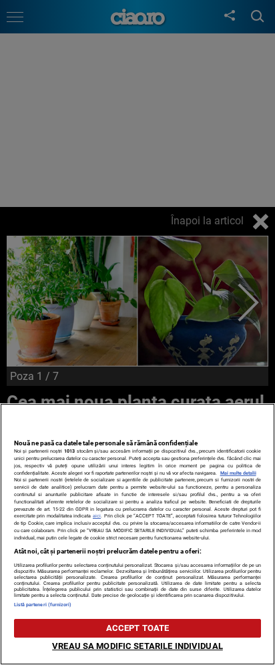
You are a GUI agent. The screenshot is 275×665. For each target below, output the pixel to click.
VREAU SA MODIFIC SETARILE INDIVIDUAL (137, 646)
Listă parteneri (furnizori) (43, 605)
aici (97, 516)
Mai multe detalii (238, 473)
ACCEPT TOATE (138, 628)
